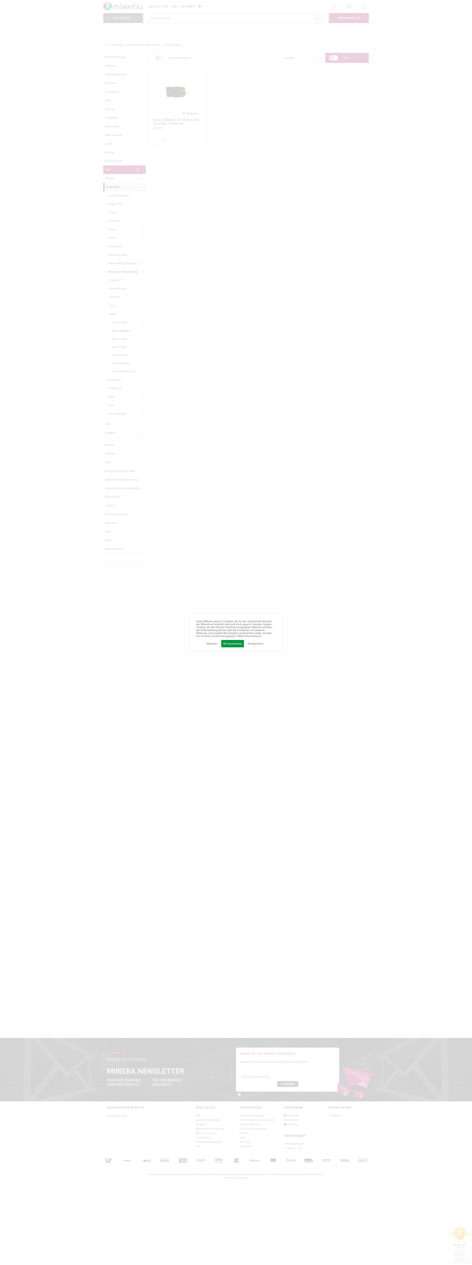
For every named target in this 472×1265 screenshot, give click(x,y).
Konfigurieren (255, 643)
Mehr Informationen (249, 636)
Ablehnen (212, 643)
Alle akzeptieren (232, 643)
